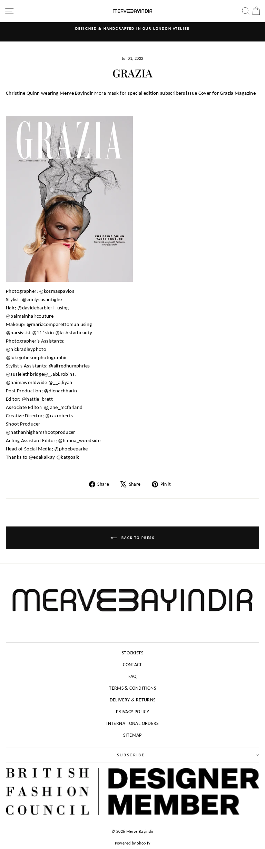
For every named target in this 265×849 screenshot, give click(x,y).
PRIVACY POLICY (132, 712)
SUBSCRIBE (131, 754)
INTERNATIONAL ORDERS (132, 723)
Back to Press (137, 537)
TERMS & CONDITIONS (132, 688)
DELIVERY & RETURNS (133, 700)
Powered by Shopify (132, 843)
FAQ (132, 676)
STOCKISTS (132, 653)
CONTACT (132, 665)
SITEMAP (132, 735)
